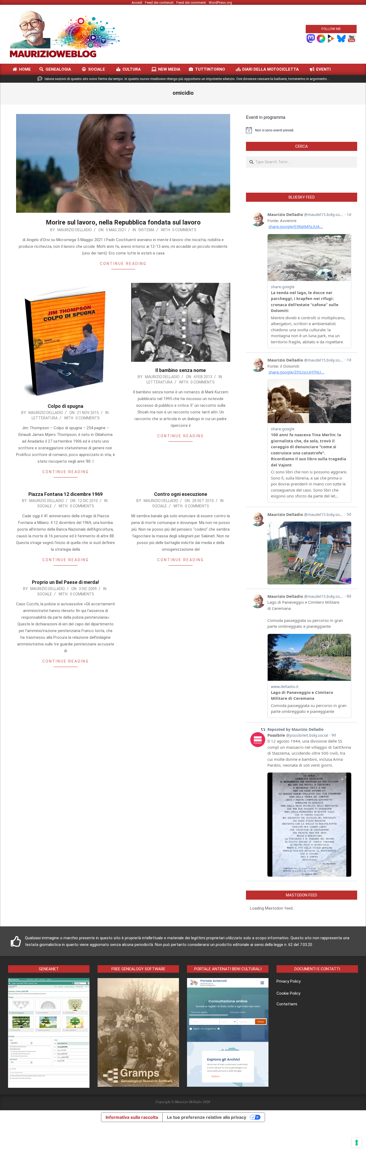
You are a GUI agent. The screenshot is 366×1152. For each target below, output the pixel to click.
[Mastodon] (311, 38)
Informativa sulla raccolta (132, 1117)
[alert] (301, 130)
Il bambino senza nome (180, 370)
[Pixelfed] (321, 38)
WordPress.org (220, 3)
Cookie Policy (288, 993)
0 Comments (184, 230)
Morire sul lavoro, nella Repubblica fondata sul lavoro (123, 222)
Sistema (146, 230)
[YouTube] (351, 38)
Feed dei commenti (191, 3)
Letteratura (45, 418)
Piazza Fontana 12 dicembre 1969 (65, 494)
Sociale (44, 506)
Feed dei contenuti (159, 3)
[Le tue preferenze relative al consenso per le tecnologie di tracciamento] (357, 1143)
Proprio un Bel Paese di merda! (65, 582)
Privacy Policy (289, 981)
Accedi (137, 3)
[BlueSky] (341, 38)
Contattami (287, 1004)
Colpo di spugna (65, 406)
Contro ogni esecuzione (180, 494)
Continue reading (123, 263)
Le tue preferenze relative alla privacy (206, 1117)
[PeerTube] (331, 38)
